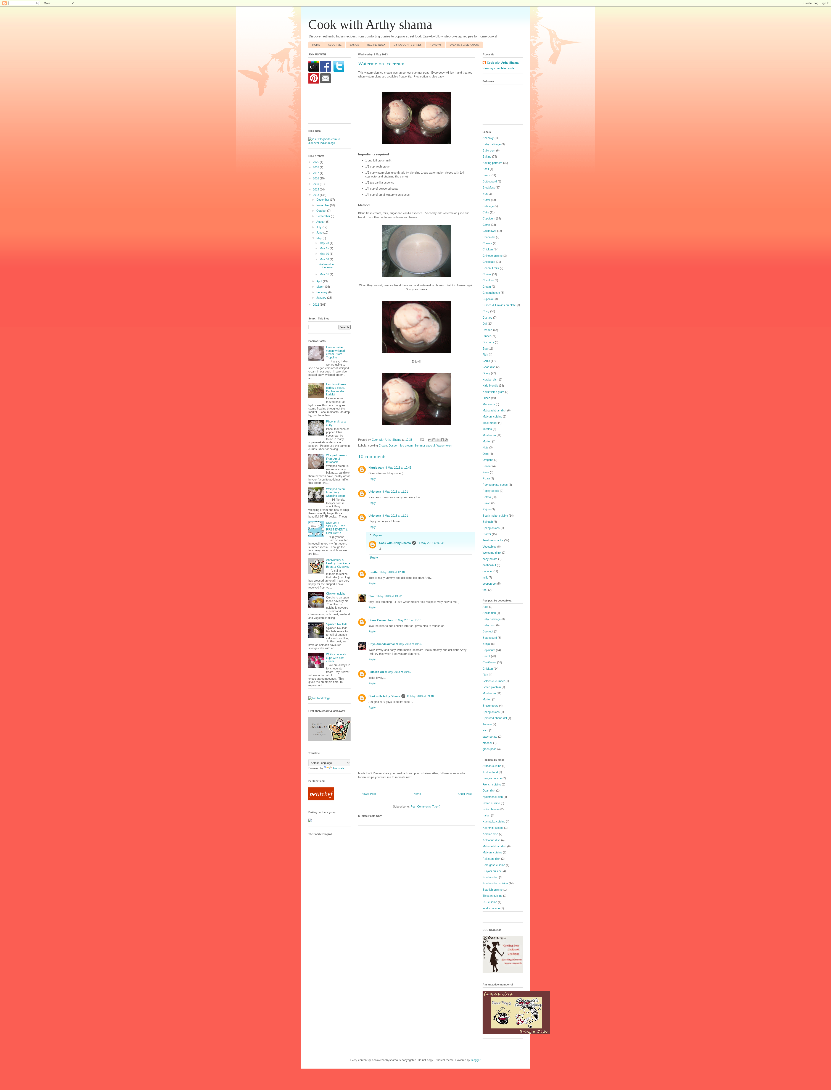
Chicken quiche (335, 593)
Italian (486, 815)
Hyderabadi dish (493, 796)
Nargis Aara (376, 467)
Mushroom (489, 435)
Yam (485, 730)
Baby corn (489, 150)
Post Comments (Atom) (425, 806)
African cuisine (492, 766)
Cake (486, 212)
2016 (316, 178)
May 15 (325, 248)
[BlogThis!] (434, 440)
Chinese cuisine (492, 255)
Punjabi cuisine (492, 871)
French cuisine (492, 784)
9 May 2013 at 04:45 (398, 672)
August (321, 221)
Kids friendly (490, 385)
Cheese (487, 243)
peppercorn (489, 583)
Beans (487, 175)
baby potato (490, 559)
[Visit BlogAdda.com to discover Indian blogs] (329, 143)
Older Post (465, 793)
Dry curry (488, 342)
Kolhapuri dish (491, 840)
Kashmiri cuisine (493, 827)
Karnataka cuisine (494, 821)
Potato (487, 497)
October (321, 210)
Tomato (487, 724)
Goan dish (489, 367)
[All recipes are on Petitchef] (321, 799)
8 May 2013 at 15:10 (408, 620)
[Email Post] (422, 439)
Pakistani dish (491, 858)
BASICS (354, 44)
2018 (316, 167)
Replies (377, 535)
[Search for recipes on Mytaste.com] (319, 698)
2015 (316, 183)
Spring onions (491, 528)
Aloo (485, 606)
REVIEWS (435, 44)
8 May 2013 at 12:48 (392, 572)
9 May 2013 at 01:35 (409, 644)
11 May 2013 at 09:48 (430, 543)
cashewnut (489, 565)
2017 (316, 173)
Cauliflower (489, 230)
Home (417, 793)
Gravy (486, 373)
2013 (316, 195)
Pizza (486, 478)
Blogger (475, 1060)
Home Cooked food (381, 620)
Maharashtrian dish (494, 410)
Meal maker (490, 422)
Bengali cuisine (492, 778)
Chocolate (489, 261)
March (320, 286)
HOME (316, 44)
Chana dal (489, 237)
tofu (485, 590)
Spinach (488, 521)
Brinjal (486, 643)
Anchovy (488, 138)
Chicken (488, 249)
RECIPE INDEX (376, 44)
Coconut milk (491, 268)
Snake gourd (490, 705)
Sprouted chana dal (495, 718)
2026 (316, 162)
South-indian (490, 877)
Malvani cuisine (492, 416)
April (319, 281)
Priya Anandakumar (382, 644)
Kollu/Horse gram (493, 391)
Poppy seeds (491, 490)
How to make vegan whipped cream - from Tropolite (335, 352)
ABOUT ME (334, 44)
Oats (486, 453)
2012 (316, 304)
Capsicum (489, 218)
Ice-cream (406, 445)
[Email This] (430, 440)
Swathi (373, 572)
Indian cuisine (491, 803)
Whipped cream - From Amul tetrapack (336, 459)
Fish (485, 354)
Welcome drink (492, 552)
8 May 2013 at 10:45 (398, 467)
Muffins (487, 429)
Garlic (486, 361)
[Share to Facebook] (442, 440)
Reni (372, 596)
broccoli (487, 743)
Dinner (487, 336)
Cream (383, 445)
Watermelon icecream (326, 266)
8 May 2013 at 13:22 (389, 596)
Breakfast (489, 187)
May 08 (325, 259)
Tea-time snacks (493, 540)
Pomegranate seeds (495, 484)
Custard (487, 317)
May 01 (325, 274)
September (323, 216)
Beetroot (488, 631)
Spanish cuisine (492, 889)
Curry (486, 311)
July (319, 227)
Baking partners (492, 162)
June (319, 232)
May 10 (325, 253)
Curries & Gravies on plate (499, 305)
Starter (487, 534)
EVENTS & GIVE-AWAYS (464, 44)
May (319, 238)
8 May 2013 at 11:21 (395, 491)
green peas (489, 749)
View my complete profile (498, 68)
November (323, 205)
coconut (488, 571)
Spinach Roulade (336, 624)
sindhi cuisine (491, 908)
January (321, 297)
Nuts (485, 447)
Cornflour (488, 280)
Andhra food (490, 772)
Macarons (489, 404)
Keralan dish (490, 379)
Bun (485, 193)
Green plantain (492, 687)
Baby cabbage (492, 144)
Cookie (487, 274)
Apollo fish (489, 612)
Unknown (375, 491)
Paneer (487, 466)
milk (485, 577)
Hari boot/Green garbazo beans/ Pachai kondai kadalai (336, 389)
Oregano (488, 459)
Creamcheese (491, 292)
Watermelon (443, 445)
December (323, 199)
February (322, 292)
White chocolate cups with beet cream (336, 658)
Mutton (487, 441)
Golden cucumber (494, 681)
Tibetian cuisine (492, 895)
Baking (487, 156)
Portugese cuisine (494, 865)
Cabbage (488, 206)
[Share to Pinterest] (446, 440)
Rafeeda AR (376, 672)
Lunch (486, 398)
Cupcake (488, 299)
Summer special (424, 445)
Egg (485, 348)
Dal (485, 323)
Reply (372, 479)
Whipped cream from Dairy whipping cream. (336, 492)
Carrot (486, 224)
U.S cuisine (490, 902)
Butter (486, 200)
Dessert (393, 445)
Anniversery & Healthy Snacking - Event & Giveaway (338, 563)
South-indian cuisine (495, 515)
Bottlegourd (490, 181)
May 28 (325, 243)
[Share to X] (438, 440)
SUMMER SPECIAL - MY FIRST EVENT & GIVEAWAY (337, 528)
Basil (486, 169)
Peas (486, 472)
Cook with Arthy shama (370, 24)
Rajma (487, 509)
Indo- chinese (491, 809)
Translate (338, 768)
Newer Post (368, 793)
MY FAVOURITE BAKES (407, 44)
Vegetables (489, 546)
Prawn (486, 503)
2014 (316, 189)
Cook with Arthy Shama (395, 543)
